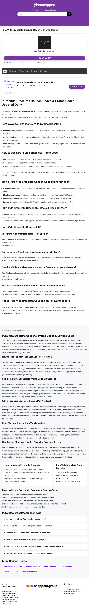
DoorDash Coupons (29, 571)
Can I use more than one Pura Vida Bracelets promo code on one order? (35, 546)
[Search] (69, 14)
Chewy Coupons (50, 566)
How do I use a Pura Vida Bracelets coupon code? (26, 519)
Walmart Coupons (11, 571)
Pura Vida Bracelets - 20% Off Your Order (35, 82)
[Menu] (7, 23)
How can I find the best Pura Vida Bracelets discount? (28, 533)
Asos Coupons (9, 566)
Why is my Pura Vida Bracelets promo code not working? (29, 526)
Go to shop (45, 58)
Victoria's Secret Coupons (29, 566)
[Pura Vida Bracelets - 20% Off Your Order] (9, 85)
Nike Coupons (66, 566)
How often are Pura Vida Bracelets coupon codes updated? (30, 553)
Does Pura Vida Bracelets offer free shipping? (25, 540)
